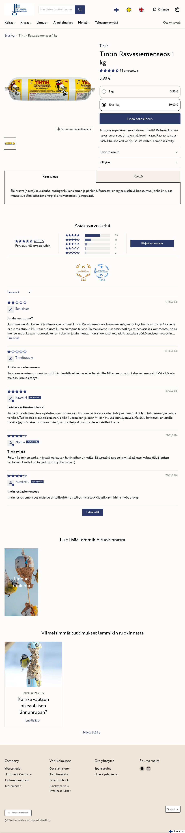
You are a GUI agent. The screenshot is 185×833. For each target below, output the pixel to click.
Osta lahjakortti (60, 768)
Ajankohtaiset (63, 22)
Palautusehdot (59, 780)
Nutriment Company (18, 774)
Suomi (171, 809)
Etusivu (10, 36)
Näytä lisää (91, 732)
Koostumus (50, 177)
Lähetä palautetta (105, 774)
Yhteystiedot (13, 768)
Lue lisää (31, 720)
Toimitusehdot (59, 774)
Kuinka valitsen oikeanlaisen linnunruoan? (33, 705)
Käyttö (138, 176)
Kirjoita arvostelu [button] (152, 243)
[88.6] (83, 271)
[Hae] (80, 9)
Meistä (83, 22)
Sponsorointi (103, 768)
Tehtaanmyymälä (106, 22)
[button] (109, 71)
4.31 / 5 (39, 241)
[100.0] (101, 271)
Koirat (9, 22)
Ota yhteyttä (171, 22)
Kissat (25, 22)
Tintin (104, 46)
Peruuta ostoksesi (20, 812)
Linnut (41, 22)
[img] (17, 303)
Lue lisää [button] (13, 338)
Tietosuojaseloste (17, 780)
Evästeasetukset (60, 791)
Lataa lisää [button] (92, 512)
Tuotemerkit (13, 786)
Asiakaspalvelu (59, 786)
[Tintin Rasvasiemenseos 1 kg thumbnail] (10, 143)
